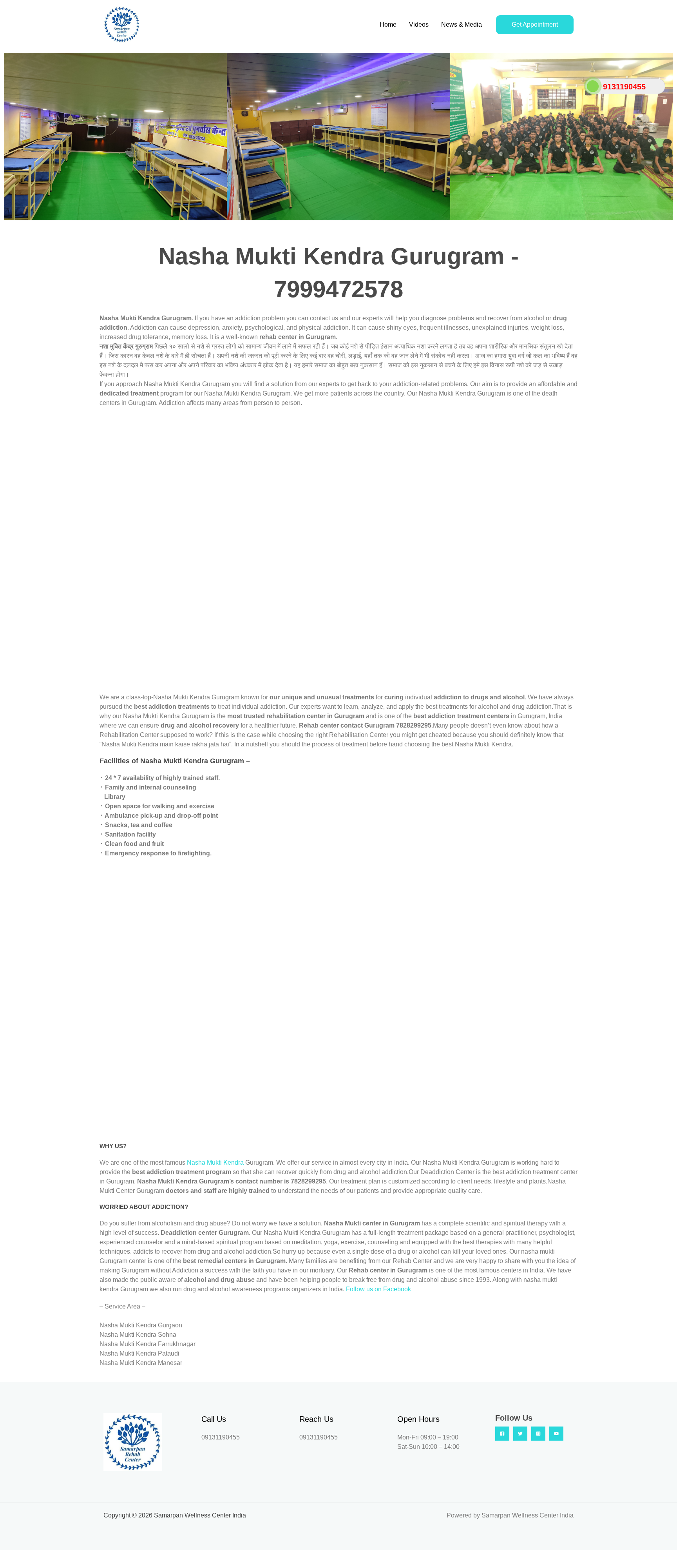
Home (388, 24)
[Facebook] (502, 1434)
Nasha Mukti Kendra (216, 1162)
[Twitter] (520, 1434)
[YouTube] (556, 1434)
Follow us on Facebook (378, 1289)
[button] (11, 137)
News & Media (461, 24)
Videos (419, 24)
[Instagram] (538, 1434)
